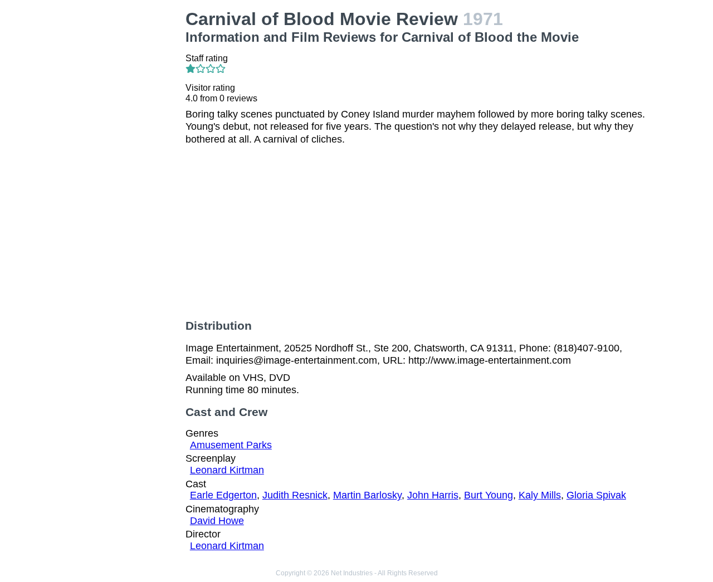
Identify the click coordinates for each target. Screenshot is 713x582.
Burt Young (488, 495)
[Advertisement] (125, 176)
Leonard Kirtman (227, 470)
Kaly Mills (540, 495)
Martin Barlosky (367, 495)
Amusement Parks (231, 445)
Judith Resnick (295, 495)
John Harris (432, 495)
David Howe (217, 520)
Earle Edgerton (223, 495)
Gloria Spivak (596, 495)
